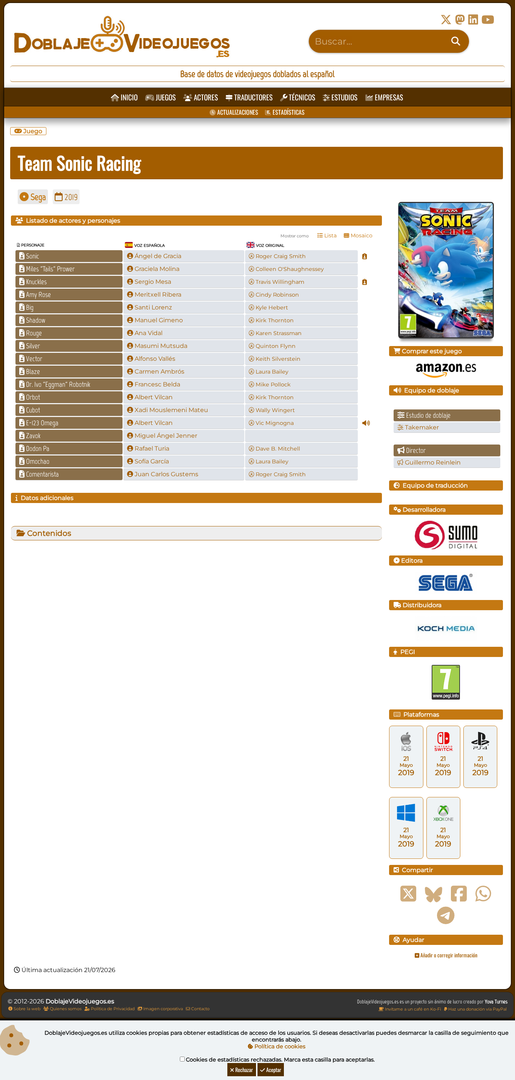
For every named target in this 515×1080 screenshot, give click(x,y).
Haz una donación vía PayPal (477, 1009)
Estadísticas (288, 112)
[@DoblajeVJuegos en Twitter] (446, 20)
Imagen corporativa (162, 1008)
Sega (37, 196)
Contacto (200, 1008)
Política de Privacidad (112, 1008)
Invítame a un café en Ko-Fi (412, 1009)
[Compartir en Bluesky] (433, 894)
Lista (330, 235)
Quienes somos (65, 1008)
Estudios (343, 97)
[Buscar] (456, 41)
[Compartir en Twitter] (408, 894)
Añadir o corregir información (448, 955)
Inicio (128, 97)
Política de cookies (279, 1046)
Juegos (165, 97)
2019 (70, 196)
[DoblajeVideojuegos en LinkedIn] (473, 20)
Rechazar (243, 1070)
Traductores (253, 97)
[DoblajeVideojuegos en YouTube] (487, 20)
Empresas (388, 97)
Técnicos (301, 97)
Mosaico (360, 235)
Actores (205, 97)
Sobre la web (26, 1008)
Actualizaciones (237, 112)
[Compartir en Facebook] (459, 894)
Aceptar (273, 1070)
